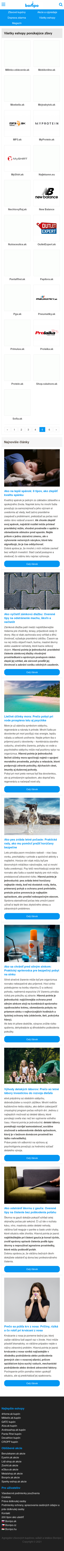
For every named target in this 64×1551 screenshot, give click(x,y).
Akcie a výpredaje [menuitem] (47, 12)
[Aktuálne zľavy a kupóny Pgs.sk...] (17, 297)
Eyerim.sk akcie (10, 1457)
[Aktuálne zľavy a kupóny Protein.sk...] (17, 367)
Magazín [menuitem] (17, 23)
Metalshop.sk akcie (12, 1473)
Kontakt (6, 1513)
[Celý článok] (32, 467)
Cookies (6, 1497)
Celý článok (32, 563)
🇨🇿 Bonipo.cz (9, 1525)
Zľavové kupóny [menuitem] (17, 12)
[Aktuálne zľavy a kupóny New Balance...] (47, 193)
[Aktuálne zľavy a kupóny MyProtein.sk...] (47, 123)
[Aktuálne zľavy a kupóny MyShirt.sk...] (17, 158)
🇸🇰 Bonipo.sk (9, 1521)
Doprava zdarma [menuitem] (17, 17)
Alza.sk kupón (9, 1425)
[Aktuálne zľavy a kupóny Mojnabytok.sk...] (47, 88)
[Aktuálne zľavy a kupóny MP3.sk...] (17, 123)
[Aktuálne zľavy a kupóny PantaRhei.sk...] (17, 262)
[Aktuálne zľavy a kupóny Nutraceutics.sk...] (17, 227)
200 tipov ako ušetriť (13, 1517)
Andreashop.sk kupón (14, 1430)
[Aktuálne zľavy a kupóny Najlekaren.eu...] (47, 158)
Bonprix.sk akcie (11, 1477)
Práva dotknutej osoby (14, 1501)
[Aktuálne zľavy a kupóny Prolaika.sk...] (47, 332)
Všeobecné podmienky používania (21, 1493)
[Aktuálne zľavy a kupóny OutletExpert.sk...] (47, 227)
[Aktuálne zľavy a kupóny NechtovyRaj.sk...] (17, 193)
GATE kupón (9, 1422)
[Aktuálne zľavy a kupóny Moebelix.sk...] (17, 88)
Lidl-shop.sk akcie (11, 1461)
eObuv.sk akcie (10, 1469)
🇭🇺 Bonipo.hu (9, 1529)
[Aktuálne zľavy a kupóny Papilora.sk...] (47, 262)
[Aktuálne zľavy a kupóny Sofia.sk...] (17, 402)
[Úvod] (32, 5)
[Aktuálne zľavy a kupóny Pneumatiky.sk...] (47, 297)
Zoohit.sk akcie (10, 1465)
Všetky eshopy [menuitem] (47, 17)
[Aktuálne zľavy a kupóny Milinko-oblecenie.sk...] (17, 53)
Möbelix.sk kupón (11, 1417)
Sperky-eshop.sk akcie (14, 1481)
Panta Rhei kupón (11, 1434)
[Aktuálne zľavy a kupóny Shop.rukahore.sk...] (47, 367)
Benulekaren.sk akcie (13, 1453)
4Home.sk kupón (11, 1414)
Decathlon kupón (11, 1437)
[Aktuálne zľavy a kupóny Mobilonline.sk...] (47, 53)
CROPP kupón (10, 1442)
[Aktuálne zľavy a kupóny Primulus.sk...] (17, 332)
